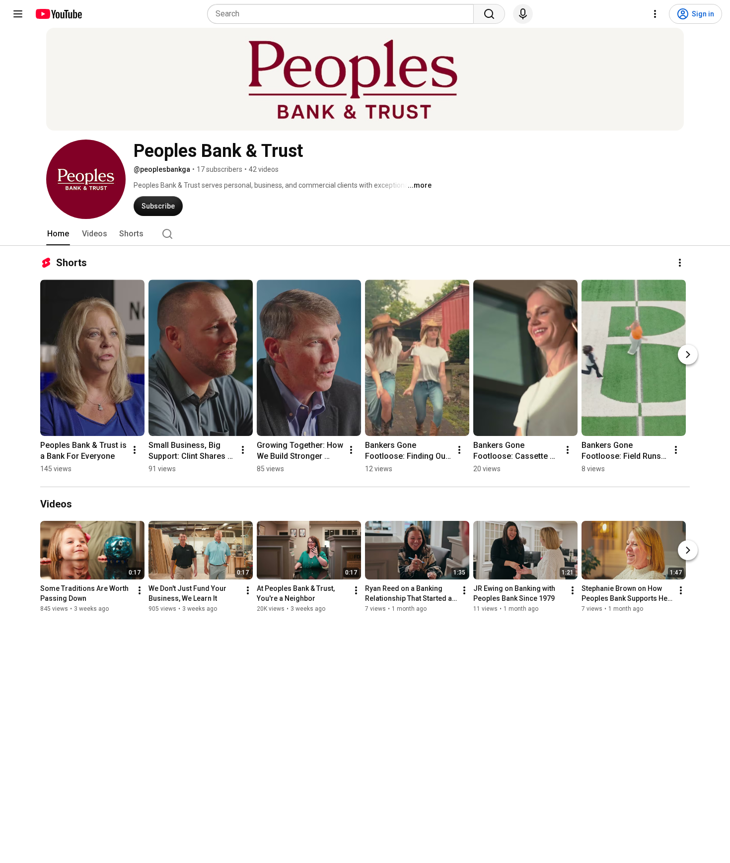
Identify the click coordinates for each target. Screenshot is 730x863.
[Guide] (18, 14)
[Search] (489, 14)
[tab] (58, 234)
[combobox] (343, 14)
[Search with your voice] (523, 14)
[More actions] (680, 263)
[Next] (688, 354)
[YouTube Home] (58, 14)
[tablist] (365, 234)
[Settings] (655, 14)
